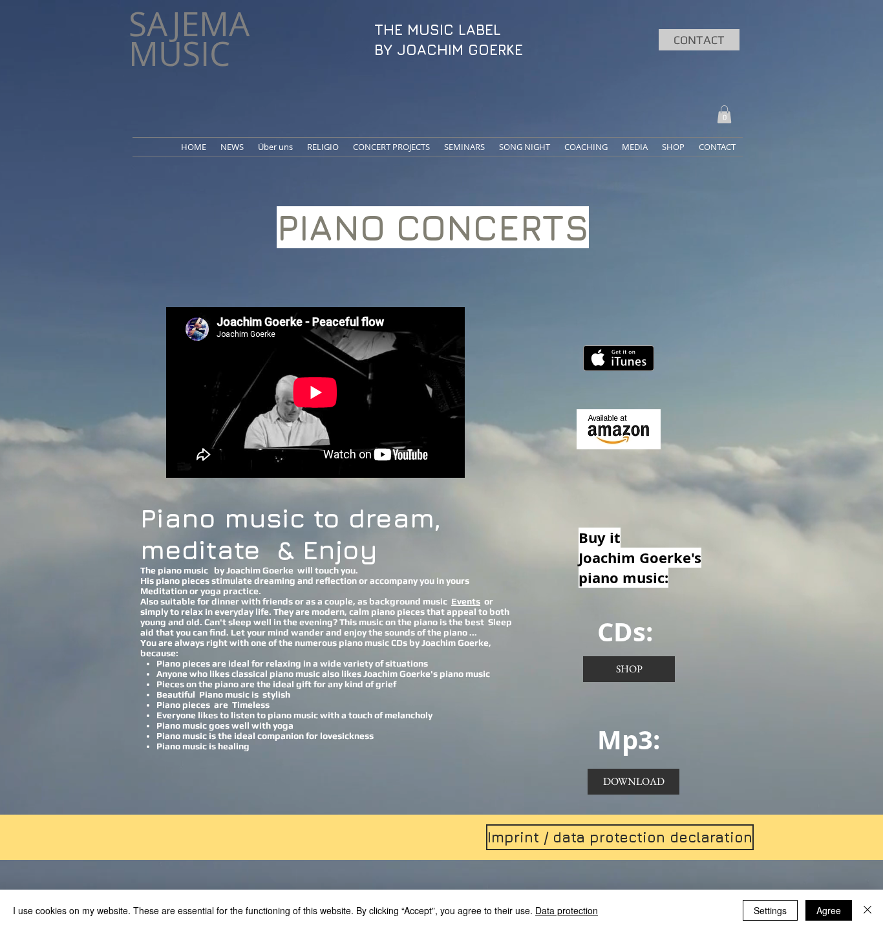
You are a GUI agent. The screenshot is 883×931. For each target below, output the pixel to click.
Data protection (566, 910)
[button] (724, 114)
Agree (828, 910)
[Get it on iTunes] (618, 358)
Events (465, 601)
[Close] (867, 910)
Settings (770, 910)
